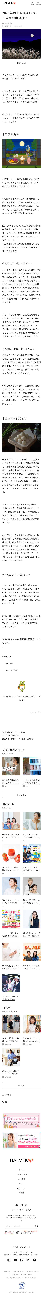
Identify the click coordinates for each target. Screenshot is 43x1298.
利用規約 (25, 1231)
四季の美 (8, 657)
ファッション (21, 1174)
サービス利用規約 (30, 1277)
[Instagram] (8, 1260)
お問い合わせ (27, 1274)
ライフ (21, 1183)
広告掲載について (33, 1271)
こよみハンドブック (11, 670)
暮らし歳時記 (10, 663)
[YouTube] (15, 1260)
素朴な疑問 (12, 735)
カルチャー (21, 1188)
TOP (4, 735)
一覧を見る (21, 1085)
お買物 (21, 1193)
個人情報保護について (14, 1277)
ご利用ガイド (15, 1274)
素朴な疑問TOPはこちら (13, 732)
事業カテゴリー (19, 1271)
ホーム (21, 1169)
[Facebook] (34, 1260)
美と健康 (21, 1179)
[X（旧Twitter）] (28, 1260)
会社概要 (7, 1271)
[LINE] (21, 1260)
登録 (36, 1226)
